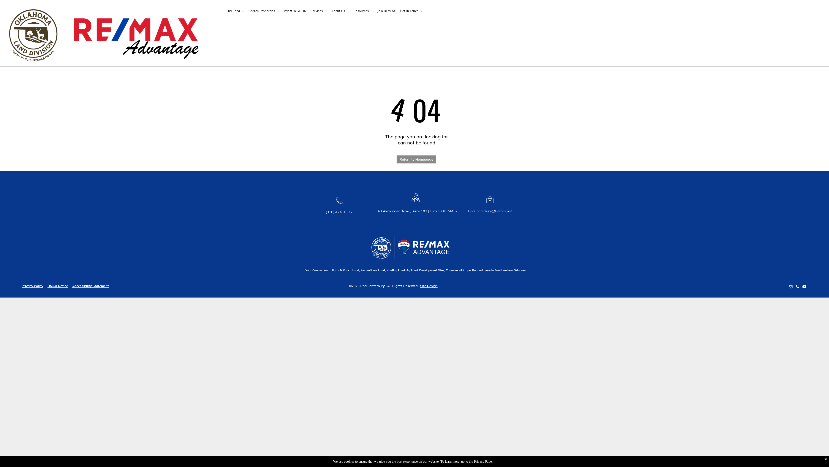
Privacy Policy (32, 286)
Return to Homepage (416, 159)
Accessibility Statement (90, 286)
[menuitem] (236, 11)
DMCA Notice (57, 286)
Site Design (429, 286)
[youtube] (804, 287)
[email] (791, 287)
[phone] (797, 287)
